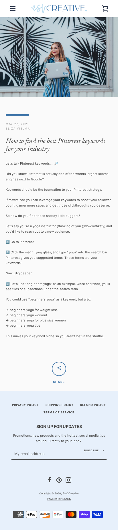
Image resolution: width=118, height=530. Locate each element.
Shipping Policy (60, 404)
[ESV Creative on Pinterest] (59, 480)
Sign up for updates (59, 426)
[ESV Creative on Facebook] (49, 480)
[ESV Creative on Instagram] (68, 480)
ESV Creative (70, 493)
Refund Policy (93, 404)
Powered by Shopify (59, 498)
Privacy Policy (25, 404)
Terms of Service (59, 412)
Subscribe (91, 450)
